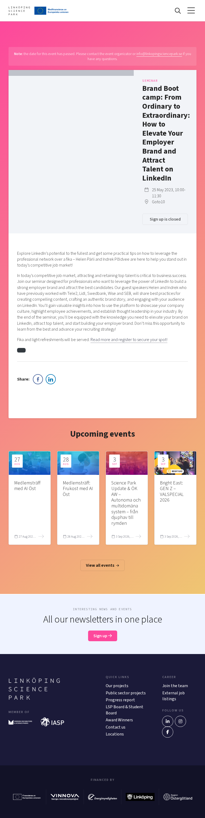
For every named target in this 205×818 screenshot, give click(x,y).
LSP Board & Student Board (124, 710)
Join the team (175, 686)
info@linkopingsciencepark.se (159, 53)
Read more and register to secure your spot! (128, 340)
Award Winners (119, 720)
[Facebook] (167, 732)
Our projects (117, 686)
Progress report (120, 700)
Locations (115, 734)
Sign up (100, 636)
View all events (100, 565)
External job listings (173, 696)
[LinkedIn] (167, 721)
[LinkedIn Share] (51, 379)
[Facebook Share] (38, 379)
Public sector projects (126, 693)
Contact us (115, 727)
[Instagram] (180, 721)
